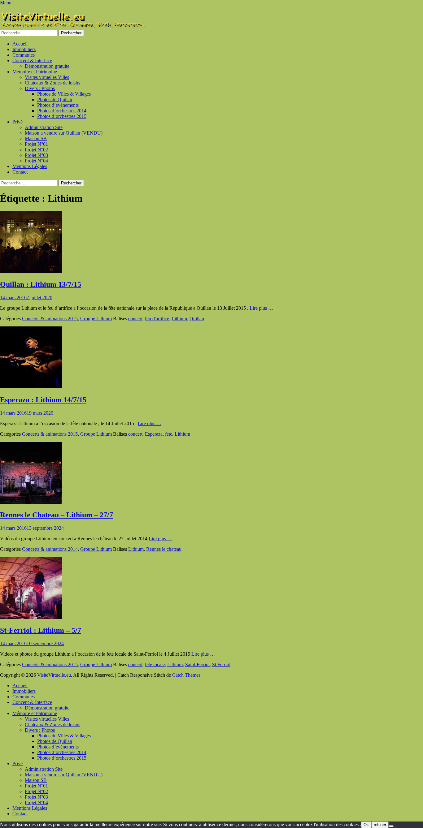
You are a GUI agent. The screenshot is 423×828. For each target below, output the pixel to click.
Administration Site (44, 127)
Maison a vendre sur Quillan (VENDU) (63, 133)
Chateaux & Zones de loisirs (52, 82)
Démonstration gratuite (47, 66)
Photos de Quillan (54, 99)
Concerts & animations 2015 (50, 318)
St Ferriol (221, 664)
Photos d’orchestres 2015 (61, 116)
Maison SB (36, 138)
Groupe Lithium (96, 318)
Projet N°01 (36, 144)
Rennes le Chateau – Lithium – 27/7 (56, 515)
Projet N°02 (36, 149)
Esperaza (154, 434)
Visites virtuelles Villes (47, 77)
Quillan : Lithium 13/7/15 (40, 284)
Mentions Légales (29, 166)
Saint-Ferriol (197, 664)
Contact (20, 172)
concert (135, 318)
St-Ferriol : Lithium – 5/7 (40, 630)
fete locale (155, 664)
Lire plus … (261, 308)
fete (168, 434)
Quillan (197, 318)
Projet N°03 (36, 155)
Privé (17, 121)
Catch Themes (186, 675)
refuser (380, 824)
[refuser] (391, 826)
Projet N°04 (36, 160)
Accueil (20, 43)
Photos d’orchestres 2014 (61, 110)
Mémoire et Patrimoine (34, 71)
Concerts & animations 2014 (50, 549)
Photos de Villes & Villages (64, 94)
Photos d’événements (58, 105)
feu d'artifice (157, 318)
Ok (366, 824)
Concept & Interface (32, 60)
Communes (23, 55)
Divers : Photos (40, 88)
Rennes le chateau (163, 549)
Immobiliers (24, 49)
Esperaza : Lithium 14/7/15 (43, 400)
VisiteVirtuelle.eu (54, 675)
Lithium (179, 318)
